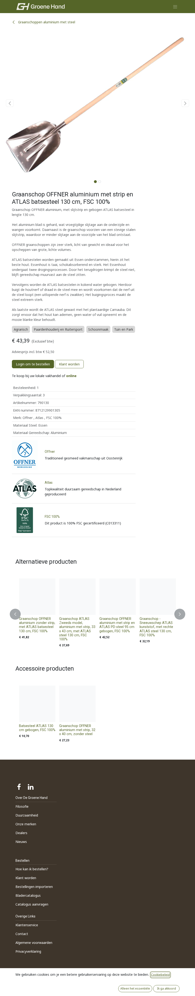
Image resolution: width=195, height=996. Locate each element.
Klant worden (69, 364)
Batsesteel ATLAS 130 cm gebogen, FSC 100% (37, 728)
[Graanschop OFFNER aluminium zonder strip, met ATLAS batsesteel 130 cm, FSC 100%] (37, 596)
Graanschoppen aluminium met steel (46, 22)
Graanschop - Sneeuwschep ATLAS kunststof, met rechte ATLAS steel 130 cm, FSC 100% (156, 627)
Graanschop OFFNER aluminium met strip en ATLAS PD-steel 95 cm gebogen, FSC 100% (117, 625)
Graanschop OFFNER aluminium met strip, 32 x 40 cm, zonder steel (77, 730)
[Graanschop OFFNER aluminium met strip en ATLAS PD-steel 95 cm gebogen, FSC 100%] (117, 596)
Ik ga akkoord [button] (166, 988)
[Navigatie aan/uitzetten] (175, 6)
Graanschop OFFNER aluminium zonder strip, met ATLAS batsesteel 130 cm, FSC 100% (37, 625)
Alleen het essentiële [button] (135, 988)
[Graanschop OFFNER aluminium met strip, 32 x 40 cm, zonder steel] (77, 704)
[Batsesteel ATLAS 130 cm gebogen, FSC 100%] (37, 704)
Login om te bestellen (33, 364)
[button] (10, 103)
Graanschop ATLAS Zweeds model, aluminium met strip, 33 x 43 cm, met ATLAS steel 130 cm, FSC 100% (77, 629)
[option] (97, 614)
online (71, 376)
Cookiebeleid (160, 975)
